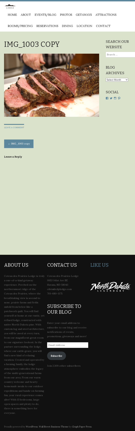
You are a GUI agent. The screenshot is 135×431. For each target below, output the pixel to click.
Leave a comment (14, 127)
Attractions (105, 15)
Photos (66, 15)
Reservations (47, 26)
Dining (67, 26)
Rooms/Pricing (20, 26)
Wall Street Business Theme (53, 426)
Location (84, 26)
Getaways (84, 15)
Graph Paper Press (82, 426)
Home (12, 15)
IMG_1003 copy (19, 143)
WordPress (32, 426)
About (26, 15)
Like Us (99, 265)
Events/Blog (45, 15)
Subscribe (56, 355)
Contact (103, 26)
